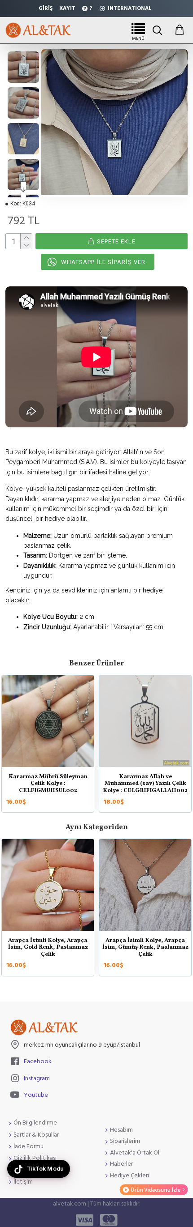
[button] (23, 57)
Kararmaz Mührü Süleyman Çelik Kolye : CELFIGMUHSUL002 (48, 784)
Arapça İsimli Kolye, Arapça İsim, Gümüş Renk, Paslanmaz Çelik (145, 948)
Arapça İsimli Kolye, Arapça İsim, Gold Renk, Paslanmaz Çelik (48, 948)
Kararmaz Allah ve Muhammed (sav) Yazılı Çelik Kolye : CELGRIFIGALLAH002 (145, 784)
